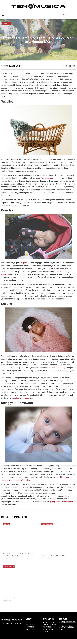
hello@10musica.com (68, 622)
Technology (47, 627)
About (28, 622)
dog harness (26, 263)
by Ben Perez (46, 558)
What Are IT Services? (53, 555)
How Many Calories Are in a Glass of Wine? (18, 554)
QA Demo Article (12, 597)
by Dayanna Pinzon (10, 558)
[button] (62, 66)
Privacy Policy (31, 629)
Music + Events (48, 622)
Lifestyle (6, 23)
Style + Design (48, 629)
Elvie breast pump (48, 178)
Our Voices (29, 624)
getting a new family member (61, 502)
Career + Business (49, 624)
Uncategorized (47, 524)
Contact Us (30, 627)
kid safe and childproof (21, 398)
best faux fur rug (58, 368)
